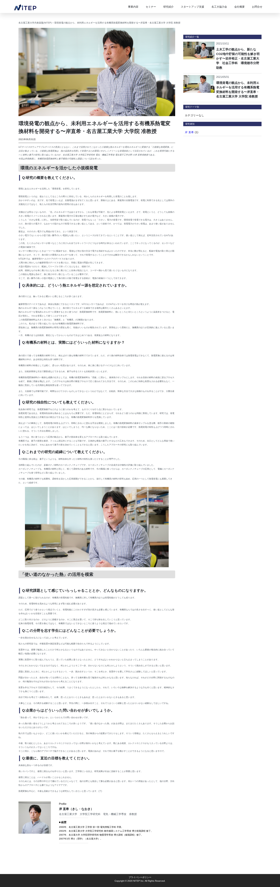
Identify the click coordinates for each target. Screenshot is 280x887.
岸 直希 (189, 132)
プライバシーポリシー (140, 877)
